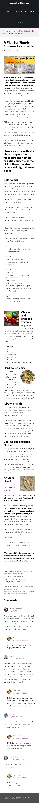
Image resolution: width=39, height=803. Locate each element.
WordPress (15, 798)
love (27, 593)
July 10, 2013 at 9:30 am (20, 640)
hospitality (22, 593)
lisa (10, 714)
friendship (16, 593)
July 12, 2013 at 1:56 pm (20, 778)
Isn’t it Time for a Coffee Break (10, 487)
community (15, 591)
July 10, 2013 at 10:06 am (17, 717)
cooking (21, 591)
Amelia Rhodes (19, 3)
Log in (21, 798)
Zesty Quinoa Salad (10, 218)
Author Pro (19, 797)
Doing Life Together (26, 586)
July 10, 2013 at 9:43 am (16, 658)
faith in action (8, 589)
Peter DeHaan (14, 757)
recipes (14, 589)
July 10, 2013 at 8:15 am (16, 611)
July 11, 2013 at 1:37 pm (16, 759)
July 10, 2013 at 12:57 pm (21, 693)
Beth (11, 656)
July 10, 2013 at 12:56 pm (21, 738)
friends (10, 593)
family (5, 593)
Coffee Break (16, 586)
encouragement (29, 591)
